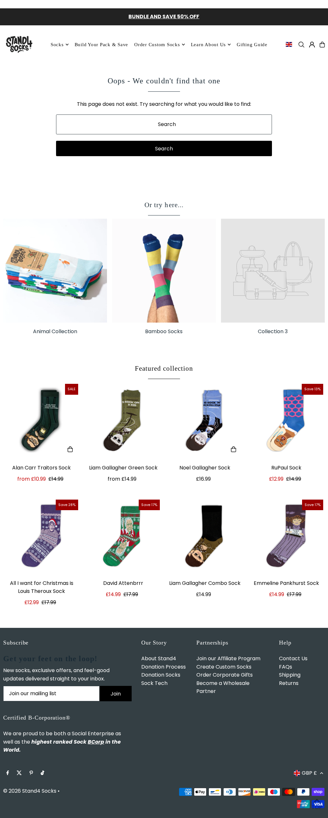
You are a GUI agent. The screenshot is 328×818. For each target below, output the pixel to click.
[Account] (312, 44)
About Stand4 (158, 658)
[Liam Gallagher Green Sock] (123, 420)
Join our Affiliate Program (228, 658)
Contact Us (293, 658)
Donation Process (163, 666)
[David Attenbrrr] (123, 536)
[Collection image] (273, 271)
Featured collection (164, 368)
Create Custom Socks (223, 666)
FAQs (285, 666)
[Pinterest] (31, 773)
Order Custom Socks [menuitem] (157, 44)
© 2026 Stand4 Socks (29, 791)
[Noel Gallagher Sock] (205, 420)
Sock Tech (154, 683)
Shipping (289, 675)
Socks (57, 44)
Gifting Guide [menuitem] (252, 44)
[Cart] (322, 44)
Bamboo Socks (164, 331)
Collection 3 (273, 331)
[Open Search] (301, 44)
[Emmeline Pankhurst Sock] (286, 536)
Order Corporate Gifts (224, 675)
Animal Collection (55, 331)
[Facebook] (7, 773)
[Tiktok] (42, 773)
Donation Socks (160, 675)
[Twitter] (19, 773)
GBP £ (309, 773)
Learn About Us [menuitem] (208, 44)
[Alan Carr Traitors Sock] (41, 420)
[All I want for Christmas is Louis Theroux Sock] (41, 536)
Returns (289, 683)
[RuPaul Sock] (286, 420)
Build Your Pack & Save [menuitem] (101, 44)
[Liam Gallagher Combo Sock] (205, 536)
